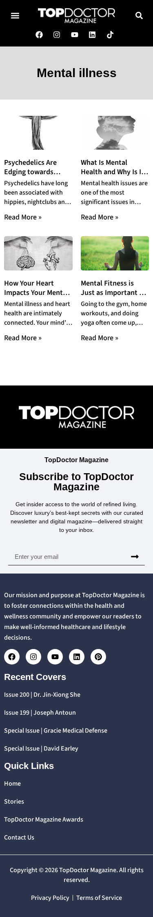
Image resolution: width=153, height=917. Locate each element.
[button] (15, 15)
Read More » (23, 217)
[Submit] (135, 557)
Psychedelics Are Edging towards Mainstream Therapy (36, 171)
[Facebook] (12, 656)
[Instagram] (33, 656)
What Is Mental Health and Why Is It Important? (112, 171)
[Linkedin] (76, 656)
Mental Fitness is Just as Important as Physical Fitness (113, 292)
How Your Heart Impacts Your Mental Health (36, 292)
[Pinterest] (98, 656)
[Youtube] (55, 656)
